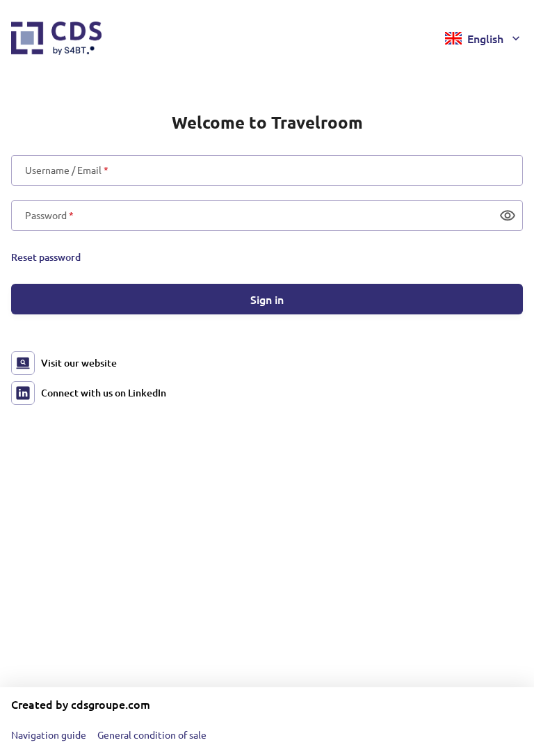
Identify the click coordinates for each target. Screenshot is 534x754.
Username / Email (66, 170)
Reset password (46, 257)
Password (49, 215)
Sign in (267, 299)
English (485, 38)
